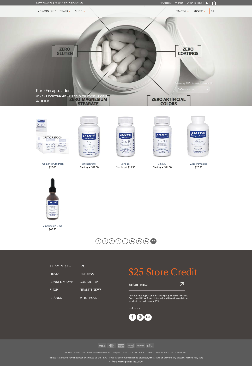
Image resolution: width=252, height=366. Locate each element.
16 (146, 241)
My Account (165, 2)
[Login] (207, 3)
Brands (181, 11)
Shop (78, 11)
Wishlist (179, 2)
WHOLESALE (89, 298)
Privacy (139, 352)
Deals (63, 11)
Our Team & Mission (98, 352)
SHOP (54, 289)
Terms (150, 352)
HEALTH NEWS (90, 289)
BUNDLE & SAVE (61, 282)
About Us (79, 352)
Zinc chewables (198, 163)
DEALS (54, 274)
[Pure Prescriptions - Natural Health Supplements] (126, 11)
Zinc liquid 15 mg (52, 225)
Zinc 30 (162, 163)
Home (39, 96)
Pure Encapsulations (82, 96)
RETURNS (87, 274)
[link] (132, 317)
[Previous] (98, 241)
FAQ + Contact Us (123, 352)
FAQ (82, 266)
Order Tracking (194, 2)
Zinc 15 (125, 163)
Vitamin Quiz (47, 11)
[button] (214, 3)
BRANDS (56, 298)
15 (139, 241)
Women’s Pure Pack (52, 163)
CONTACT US (89, 282)
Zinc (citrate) (89, 163)
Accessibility (179, 352)
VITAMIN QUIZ (60, 266)
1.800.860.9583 (44, 2)
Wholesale (162, 352)
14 (132, 241)
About (198, 11)
